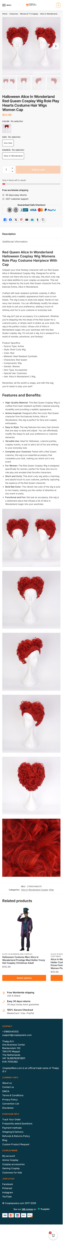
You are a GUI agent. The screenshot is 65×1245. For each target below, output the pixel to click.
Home (4, 14)
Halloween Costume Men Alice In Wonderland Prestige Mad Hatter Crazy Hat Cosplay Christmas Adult (23, 960)
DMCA (5, 1091)
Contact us (8, 1087)
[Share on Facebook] (10, 219)
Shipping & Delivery (12, 1131)
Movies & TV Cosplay (29, 14)
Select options (24, 978)
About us (7, 1083)
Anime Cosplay (10, 1160)
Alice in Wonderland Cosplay (52, 14)
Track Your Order (11, 1119)
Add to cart (38, 169)
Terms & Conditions (12, 1095)
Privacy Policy (10, 1099)
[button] (12, 168)
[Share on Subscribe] (32, 219)
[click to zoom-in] (31, 46)
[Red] (6, 128)
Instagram (7, 1192)
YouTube (7, 1196)
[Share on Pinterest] (21, 219)
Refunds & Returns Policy (16, 1136)
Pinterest (7, 1188)
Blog (4, 1140)
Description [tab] (9, 233)
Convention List (10, 1103)
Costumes (13, 14)
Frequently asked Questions (17, 1123)
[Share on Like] (5, 219)
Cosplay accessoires (13, 1164)
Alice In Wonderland (13, 156)
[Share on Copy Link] (43, 219)
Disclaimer (8, 1107)
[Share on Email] (26, 219)
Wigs (51, 890)
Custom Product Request (15, 1144)
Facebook (7, 1184)
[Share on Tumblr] (37, 219)
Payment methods (12, 1127)
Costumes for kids (12, 1172)
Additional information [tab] (15, 241)
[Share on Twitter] (16, 219)
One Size (8, 143)
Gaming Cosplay (11, 1168)
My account (8, 1156)
